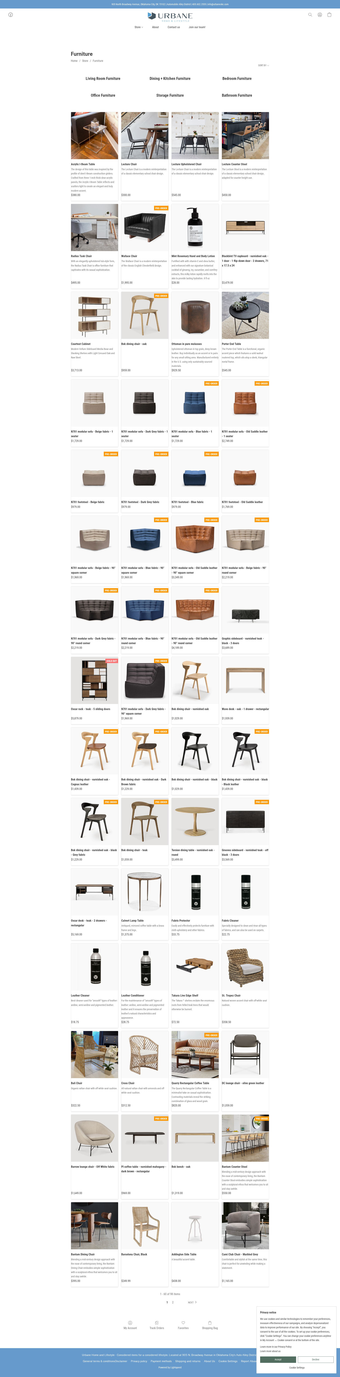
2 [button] (173, 1302)
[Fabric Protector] (195, 892)
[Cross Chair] (144, 1054)
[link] (297, 1366)
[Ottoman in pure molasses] (195, 315)
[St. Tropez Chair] (245, 966)
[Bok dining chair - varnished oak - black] (195, 750)
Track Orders (157, 1328)
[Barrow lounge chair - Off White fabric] (94, 1138)
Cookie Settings (228, 1361)
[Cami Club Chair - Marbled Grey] (245, 1225)
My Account (130, 1328)
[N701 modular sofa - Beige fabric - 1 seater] (94, 403)
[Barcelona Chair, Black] (144, 1225)
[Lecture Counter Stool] (245, 135)
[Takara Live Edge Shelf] (195, 966)
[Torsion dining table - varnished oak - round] (195, 821)
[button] (170, 17)
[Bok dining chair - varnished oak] (195, 680)
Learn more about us (270, 1351)
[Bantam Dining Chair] (94, 1225)
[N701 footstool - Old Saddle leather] (245, 473)
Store (138, 27)
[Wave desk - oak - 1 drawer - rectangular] (245, 680)
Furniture (98, 61)
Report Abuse (249, 1361)
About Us (209, 1361)
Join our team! (197, 27)
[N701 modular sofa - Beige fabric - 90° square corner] (94, 539)
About (155, 27)
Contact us (174, 27)
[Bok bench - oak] (195, 1138)
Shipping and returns (187, 1361)
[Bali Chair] (94, 1054)
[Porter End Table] (245, 315)
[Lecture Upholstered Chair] (195, 135)
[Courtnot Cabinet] (94, 315)
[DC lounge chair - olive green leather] (245, 1054)
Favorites (183, 1328)
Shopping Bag (210, 1328)
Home (74, 61)
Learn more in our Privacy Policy (275, 1346)
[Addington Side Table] (195, 1225)
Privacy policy (139, 1361)
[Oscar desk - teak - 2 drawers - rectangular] (94, 892)
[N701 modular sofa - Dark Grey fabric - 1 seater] (144, 403)
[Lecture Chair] (144, 135)
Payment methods (161, 1361)
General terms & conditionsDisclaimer (105, 1361)
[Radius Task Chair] (94, 227)
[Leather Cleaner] (94, 966)
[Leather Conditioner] (144, 966)
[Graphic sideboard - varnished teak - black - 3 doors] (245, 610)
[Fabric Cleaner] (245, 892)
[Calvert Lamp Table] (144, 892)
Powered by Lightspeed (170, 1367)
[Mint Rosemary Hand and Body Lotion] (195, 227)
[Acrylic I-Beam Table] (94, 135)
